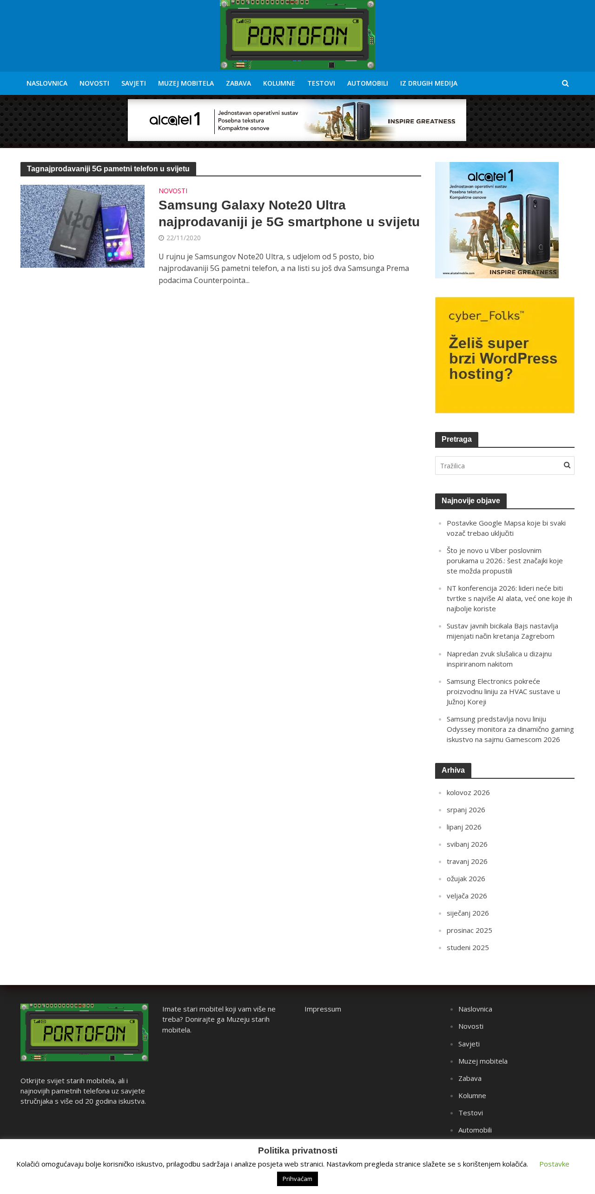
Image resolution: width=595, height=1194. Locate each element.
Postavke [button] (554, 1163)
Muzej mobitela (186, 83)
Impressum (322, 1008)
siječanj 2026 (468, 912)
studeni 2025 (468, 947)
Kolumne (279, 83)
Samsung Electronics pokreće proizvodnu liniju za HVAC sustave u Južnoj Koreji (503, 691)
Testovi (321, 83)
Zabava (238, 83)
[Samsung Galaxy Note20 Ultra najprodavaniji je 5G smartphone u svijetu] (82, 225)
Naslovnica (46, 83)
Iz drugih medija (428, 83)
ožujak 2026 (466, 878)
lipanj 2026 (464, 826)
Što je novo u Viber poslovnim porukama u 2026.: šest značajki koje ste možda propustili (505, 560)
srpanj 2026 (466, 809)
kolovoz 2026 (468, 792)
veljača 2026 (467, 895)
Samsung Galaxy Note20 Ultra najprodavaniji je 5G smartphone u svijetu (289, 213)
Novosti (94, 83)
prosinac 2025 (469, 930)
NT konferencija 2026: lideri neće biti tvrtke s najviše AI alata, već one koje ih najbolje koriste (509, 598)
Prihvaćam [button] (297, 1178)
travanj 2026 (467, 861)
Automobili (367, 83)
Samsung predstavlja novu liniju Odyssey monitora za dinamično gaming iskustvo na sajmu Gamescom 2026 (510, 729)
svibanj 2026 (467, 844)
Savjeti (133, 83)
